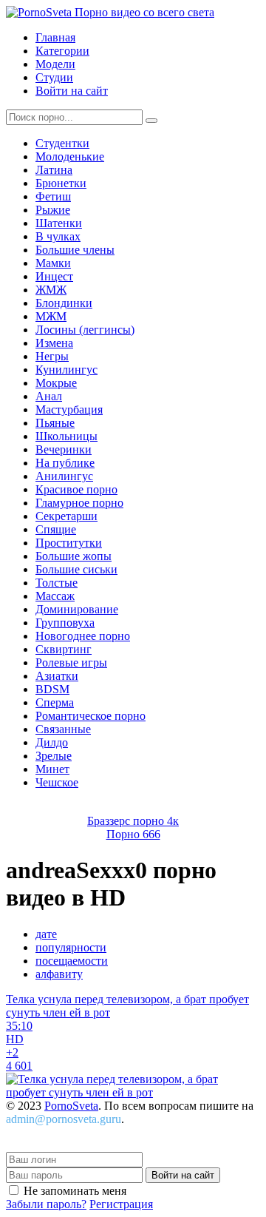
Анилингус (64, 476)
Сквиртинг (63, 649)
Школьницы (66, 436)
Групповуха (65, 622)
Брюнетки (60, 183)
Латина (53, 169)
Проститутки (68, 542)
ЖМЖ (50, 289)
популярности (70, 947)
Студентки (62, 143)
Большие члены (75, 249)
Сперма (54, 702)
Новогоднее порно (82, 636)
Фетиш (53, 196)
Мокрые (56, 383)
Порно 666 (133, 834)
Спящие (55, 529)
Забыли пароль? (46, 1204)
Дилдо (51, 742)
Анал (48, 396)
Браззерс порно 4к (133, 821)
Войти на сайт (71, 90)
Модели (55, 64)
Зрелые (53, 755)
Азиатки (56, 676)
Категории (62, 50)
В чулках (58, 236)
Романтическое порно (90, 715)
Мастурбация (69, 409)
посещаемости (71, 960)
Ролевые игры (71, 662)
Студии (54, 77)
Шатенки (58, 223)
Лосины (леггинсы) (84, 329)
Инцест (54, 276)
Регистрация (121, 1204)
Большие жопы (73, 556)
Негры (52, 356)
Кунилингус (66, 369)
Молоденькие (69, 156)
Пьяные (55, 423)
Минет (52, 769)
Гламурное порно (79, 502)
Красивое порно (76, 489)
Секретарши (66, 516)
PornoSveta (71, 1105)
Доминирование (76, 609)
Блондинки (63, 303)
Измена (54, 343)
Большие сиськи (76, 569)
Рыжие (52, 209)
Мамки (53, 263)
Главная (55, 37)
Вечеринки (63, 449)
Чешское (56, 782)
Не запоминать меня (75, 1190)
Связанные (63, 729)
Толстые (56, 582)
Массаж (55, 596)
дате (46, 934)
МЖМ (50, 316)
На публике (65, 462)
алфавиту (59, 974)
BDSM (52, 689)
